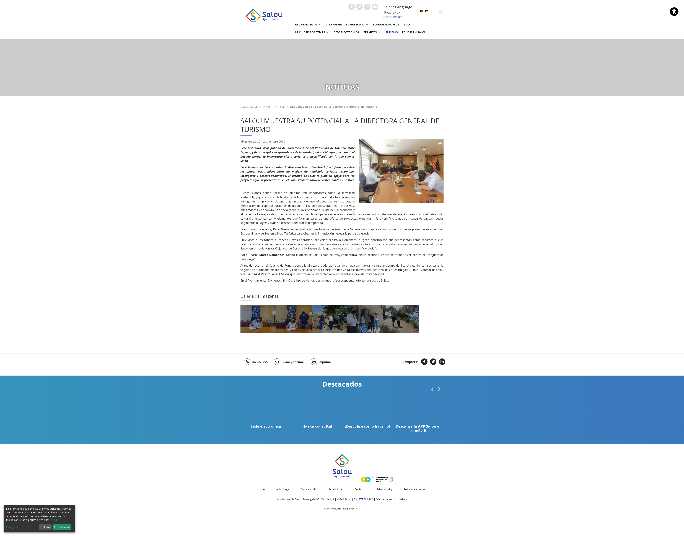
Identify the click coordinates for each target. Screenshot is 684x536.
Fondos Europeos (386, 24)
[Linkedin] (442, 361)
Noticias (279, 107)
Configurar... (13, 527)
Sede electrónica (346, 32)
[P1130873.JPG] (365, 319)
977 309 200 (366, 499)
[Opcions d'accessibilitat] (674, 11)
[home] (263, 15)
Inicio (266, 107)
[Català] (421, 11)
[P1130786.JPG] (294, 319)
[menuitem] (421, 11)
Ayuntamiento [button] (306, 24)
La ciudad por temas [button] (310, 32)
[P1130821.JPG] (329, 319)
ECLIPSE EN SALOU (414, 32)
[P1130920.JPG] (401, 319)
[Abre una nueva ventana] (351, 7)
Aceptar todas (62, 527)
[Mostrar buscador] (440, 11)
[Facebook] (424, 361)
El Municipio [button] (355, 24)
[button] (432, 389)
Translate (395, 17)
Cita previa (334, 24)
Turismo (391, 32)
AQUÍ (54, 520)
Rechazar (45, 527)
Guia (406, 24)
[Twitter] (433, 361)
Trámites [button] (370, 32)
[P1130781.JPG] (258, 319)
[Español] (426, 11)
